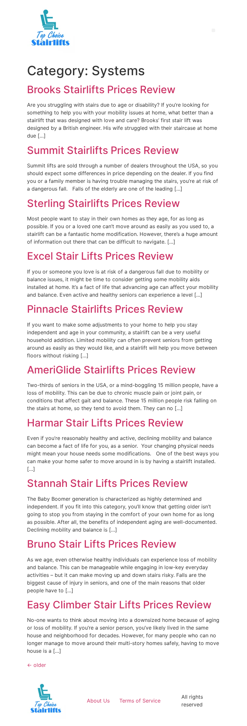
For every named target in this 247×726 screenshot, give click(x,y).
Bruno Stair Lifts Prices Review (101, 544)
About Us (98, 700)
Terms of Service (139, 700)
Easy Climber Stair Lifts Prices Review (119, 604)
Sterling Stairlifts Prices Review (103, 203)
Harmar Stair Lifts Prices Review (105, 423)
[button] (213, 30)
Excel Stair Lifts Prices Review (100, 256)
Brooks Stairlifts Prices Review (101, 89)
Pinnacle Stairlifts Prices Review (105, 309)
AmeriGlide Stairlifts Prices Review (111, 369)
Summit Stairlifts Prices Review (103, 150)
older (36, 665)
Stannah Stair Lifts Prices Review (107, 483)
